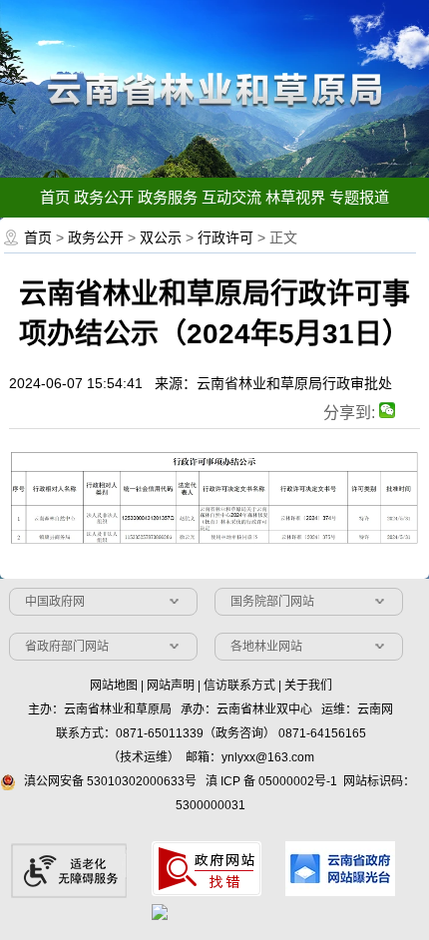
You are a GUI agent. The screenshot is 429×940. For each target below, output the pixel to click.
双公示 (161, 237)
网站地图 (114, 686)
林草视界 (295, 197)
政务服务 (168, 197)
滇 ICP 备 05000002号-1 (271, 781)
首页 (55, 197)
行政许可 (225, 237)
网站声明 (171, 686)
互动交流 (231, 197)
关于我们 (308, 686)
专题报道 (359, 197)
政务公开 (104, 197)
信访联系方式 (239, 686)
